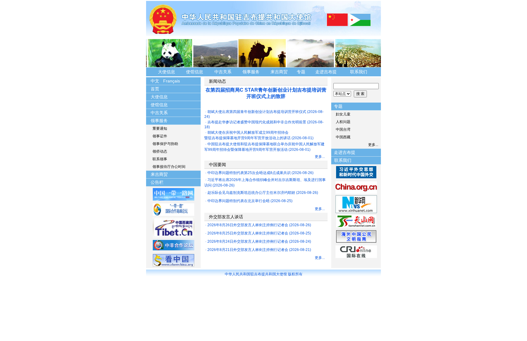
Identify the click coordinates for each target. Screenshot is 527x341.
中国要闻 (217, 164)
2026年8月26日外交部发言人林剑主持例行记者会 (247, 225)
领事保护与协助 (165, 144)
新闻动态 (217, 81)
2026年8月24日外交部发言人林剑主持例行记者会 (247, 241)
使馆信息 (194, 71)
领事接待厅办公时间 (168, 167)
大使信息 (166, 71)
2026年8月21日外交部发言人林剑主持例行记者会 (247, 250)
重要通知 (159, 128)
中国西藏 (343, 137)
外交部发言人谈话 (226, 216)
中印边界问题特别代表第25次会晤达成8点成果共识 (249, 173)
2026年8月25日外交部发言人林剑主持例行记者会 (247, 233)
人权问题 (343, 122)
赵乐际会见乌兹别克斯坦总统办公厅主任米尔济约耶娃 (251, 192)
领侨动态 (159, 151)
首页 (155, 88)
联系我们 (359, 71)
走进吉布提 (326, 71)
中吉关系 (222, 71)
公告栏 (157, 182)
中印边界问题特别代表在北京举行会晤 (238, 201)
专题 (301, 71)
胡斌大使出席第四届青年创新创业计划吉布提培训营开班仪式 (256, 112)
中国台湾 (343, 129)
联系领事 (159, 159)
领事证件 (159, 136)
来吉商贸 (279, 71)
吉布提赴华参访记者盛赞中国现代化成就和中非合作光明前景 (256, 122)
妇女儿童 (343, 114)
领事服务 (251, 71)
